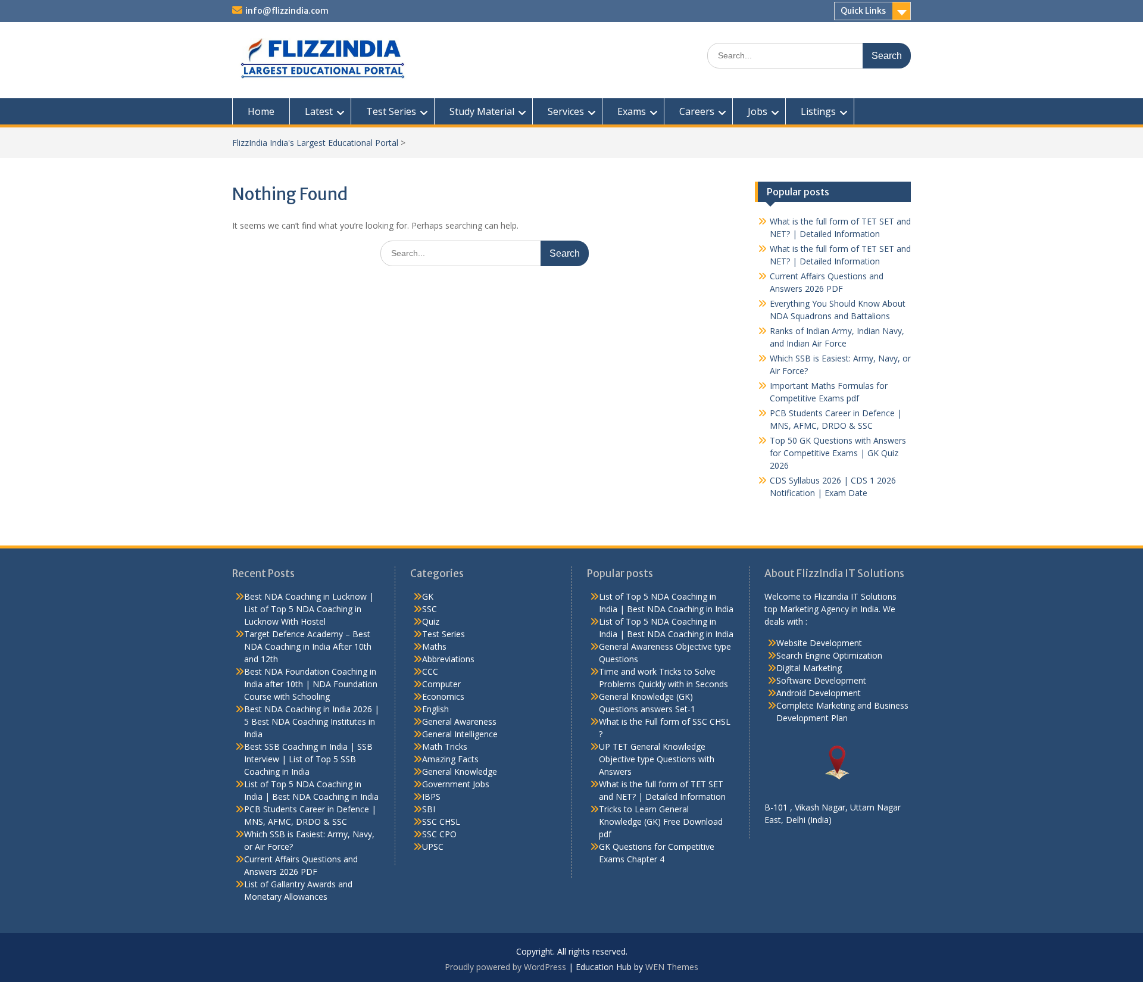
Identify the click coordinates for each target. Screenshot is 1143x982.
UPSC (433, 846)
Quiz (430, 621)
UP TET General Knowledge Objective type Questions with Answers (656, 759)
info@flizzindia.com (287, 10)
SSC (429, 609)
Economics (443, 696)
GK (427, 596)
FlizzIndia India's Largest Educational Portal (315, 142)
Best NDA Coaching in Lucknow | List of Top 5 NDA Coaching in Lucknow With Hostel (309, 609)
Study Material (481, 111)
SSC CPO (439, 834)
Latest (319, 111)
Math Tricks (444, 746)
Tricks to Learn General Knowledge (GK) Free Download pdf (661, 821)
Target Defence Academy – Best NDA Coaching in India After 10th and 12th (307, 646)
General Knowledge (459, 771)
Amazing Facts (450, 759)
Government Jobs (455, 784)
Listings (818, 111)
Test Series (391, 111)
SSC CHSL (441, 821)
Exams (631, 111)
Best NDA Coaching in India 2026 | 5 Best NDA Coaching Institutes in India (311, 721)
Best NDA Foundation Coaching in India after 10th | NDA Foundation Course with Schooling (310, 684)
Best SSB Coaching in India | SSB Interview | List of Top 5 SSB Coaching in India (308, 759)
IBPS (431, 796)
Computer (441, 684)
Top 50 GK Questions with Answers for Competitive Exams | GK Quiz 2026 (838, 453)
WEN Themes (671, 966)
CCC (430, 671)
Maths (434, 646)
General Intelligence (460, 734)
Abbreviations (448, 659)
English (435, 709)
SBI (428, 809)
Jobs (757, 111)
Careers (696, 111)
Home (261, 111)
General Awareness (459, 721)
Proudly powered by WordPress (505, 966)
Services (566, 111)
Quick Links (863, 10)
